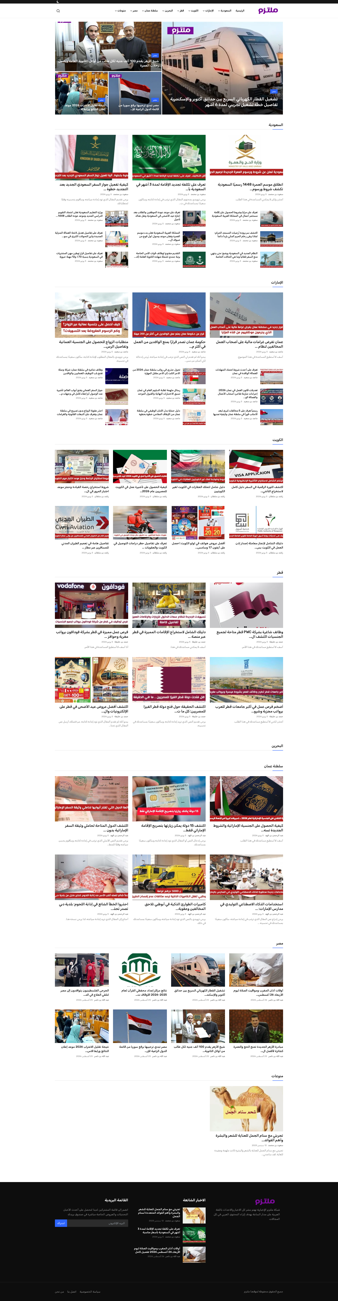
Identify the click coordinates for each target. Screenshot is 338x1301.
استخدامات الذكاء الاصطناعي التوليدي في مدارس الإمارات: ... (251, 906)
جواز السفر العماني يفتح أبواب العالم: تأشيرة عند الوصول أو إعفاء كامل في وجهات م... (80, 392)
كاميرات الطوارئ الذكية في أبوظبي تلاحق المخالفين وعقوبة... (175, 906)
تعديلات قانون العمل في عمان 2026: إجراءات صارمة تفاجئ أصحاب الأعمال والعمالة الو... (238, 394)
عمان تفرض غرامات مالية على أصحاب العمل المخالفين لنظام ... (249, 344)
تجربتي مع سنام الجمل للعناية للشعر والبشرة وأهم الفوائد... (249, 1137)
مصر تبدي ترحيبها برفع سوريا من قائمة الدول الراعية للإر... (143, 1049)
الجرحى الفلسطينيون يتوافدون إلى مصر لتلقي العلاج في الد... (85, 992)
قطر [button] (182, 10)
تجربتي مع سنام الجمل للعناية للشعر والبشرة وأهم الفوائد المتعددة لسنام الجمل (159, 1213)
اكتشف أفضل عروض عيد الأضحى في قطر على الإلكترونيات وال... (94, 709)
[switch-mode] (57, 2)
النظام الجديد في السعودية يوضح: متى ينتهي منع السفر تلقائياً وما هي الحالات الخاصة (234, 255)
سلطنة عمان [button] (151, 10)
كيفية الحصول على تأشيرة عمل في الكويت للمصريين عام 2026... (141, 489)
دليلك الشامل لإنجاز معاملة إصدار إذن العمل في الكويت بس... (259, 545)
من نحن (59, 1291)
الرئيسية (240, 10)
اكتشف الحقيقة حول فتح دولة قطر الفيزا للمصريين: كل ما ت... (174, 709)
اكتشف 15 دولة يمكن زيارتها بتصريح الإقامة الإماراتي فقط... (173, 827)
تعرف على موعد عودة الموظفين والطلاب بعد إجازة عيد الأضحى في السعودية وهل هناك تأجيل (156, 216)
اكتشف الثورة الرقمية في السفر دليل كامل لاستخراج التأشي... (257, 489)
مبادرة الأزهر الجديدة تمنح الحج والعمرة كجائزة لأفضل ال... (258, 1049)
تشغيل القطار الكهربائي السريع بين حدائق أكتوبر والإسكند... (199, 992)
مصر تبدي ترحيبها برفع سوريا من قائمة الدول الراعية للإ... (138, 107)
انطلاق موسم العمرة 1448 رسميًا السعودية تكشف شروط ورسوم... (250, 186)
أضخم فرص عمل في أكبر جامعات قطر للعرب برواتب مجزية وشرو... (249, 709)
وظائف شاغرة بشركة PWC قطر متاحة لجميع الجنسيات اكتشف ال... (250, 634)
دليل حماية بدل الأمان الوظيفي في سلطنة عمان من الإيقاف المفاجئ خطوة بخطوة (158, 412)
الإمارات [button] (209, 10)
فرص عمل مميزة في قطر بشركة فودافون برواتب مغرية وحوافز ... (92, 634)
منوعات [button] (121, 10)
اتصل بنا (71, 1291)
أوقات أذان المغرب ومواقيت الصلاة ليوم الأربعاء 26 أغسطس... (258, 992)
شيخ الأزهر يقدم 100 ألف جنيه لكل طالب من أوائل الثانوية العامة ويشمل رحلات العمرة (108, 63)
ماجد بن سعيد (276, 351)
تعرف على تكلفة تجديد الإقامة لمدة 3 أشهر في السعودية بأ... (171, 186)
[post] (222, 68)
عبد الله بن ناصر (275, 1000)
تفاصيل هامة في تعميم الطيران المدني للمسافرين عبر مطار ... (85, 545)
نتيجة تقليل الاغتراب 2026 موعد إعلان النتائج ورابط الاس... (85, 1049)
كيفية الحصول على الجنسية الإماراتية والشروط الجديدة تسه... (248, 827)
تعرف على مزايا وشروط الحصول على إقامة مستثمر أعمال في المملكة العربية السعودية (235, 214)
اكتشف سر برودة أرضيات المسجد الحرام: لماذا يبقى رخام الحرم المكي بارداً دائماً (236, 234)
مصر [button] (135, 10)
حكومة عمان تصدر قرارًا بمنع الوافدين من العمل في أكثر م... (170, 344)
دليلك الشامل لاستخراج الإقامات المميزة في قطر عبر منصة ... (169, 634)
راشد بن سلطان (276, 496)
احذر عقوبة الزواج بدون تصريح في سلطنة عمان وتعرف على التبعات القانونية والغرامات (80, 412)
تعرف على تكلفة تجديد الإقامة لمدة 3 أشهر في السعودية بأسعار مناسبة (159, 1230)
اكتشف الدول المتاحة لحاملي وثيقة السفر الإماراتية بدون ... (96, 827)
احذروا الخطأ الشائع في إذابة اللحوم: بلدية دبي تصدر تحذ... (93, 906)
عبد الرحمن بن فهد (274, 835)
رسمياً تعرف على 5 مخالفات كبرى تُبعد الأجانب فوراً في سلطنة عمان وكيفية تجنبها (235, 412)
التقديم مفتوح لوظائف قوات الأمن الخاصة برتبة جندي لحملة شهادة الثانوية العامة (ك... (157, 255)
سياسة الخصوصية (90, 1291)
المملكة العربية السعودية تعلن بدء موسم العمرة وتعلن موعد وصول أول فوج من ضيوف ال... (158, 236)
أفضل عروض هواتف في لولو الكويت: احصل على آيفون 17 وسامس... (198, 545)
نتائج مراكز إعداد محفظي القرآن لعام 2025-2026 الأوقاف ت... (144, 992)
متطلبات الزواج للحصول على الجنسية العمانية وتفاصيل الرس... (93, 344)
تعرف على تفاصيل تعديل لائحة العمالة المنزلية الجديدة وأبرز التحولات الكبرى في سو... (79, 234)
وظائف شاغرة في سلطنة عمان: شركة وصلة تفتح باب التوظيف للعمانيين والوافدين (80, 371)
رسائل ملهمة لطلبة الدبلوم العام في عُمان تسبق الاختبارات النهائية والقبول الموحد (158, 392)
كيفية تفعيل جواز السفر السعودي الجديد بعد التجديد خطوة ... (94, 186)
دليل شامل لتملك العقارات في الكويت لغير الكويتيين (198, 489)
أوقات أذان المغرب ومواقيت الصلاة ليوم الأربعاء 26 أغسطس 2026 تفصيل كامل (157, 1250)
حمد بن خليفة (276, 642)
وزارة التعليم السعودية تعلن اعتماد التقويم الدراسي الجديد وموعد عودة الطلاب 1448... (79, 214)
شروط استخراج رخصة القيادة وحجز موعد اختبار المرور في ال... (83, 489)
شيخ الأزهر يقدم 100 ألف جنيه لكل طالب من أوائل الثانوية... (199, 1049)
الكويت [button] (194, 10)
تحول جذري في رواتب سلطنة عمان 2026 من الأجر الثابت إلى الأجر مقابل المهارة (156, 371)
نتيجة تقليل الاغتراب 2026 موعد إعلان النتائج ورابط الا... (85, 107)
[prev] (168, 68)
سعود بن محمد (275, 194)
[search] (58, 11)
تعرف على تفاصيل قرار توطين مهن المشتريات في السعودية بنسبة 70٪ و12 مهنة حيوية (79, 255)
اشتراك (61, 1223)
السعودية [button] (226, 10)
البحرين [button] (169, 10)
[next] (277, 68)
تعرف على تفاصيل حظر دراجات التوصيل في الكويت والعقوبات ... (140, 545)
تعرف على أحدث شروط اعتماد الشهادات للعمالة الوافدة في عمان (236, 371)
